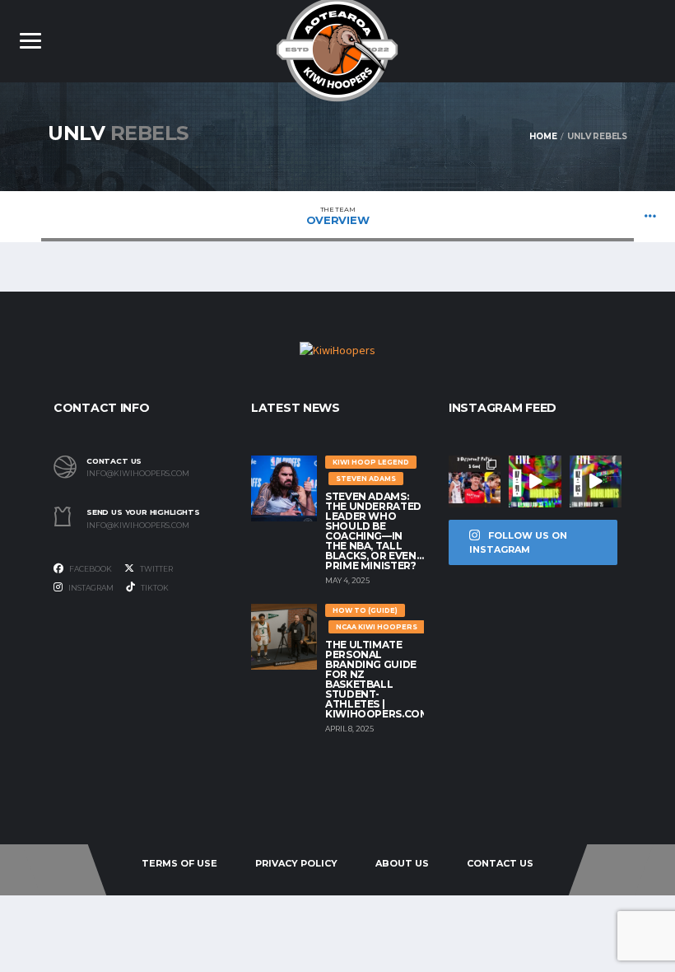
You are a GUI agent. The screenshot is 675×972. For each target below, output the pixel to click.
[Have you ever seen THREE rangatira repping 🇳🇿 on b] (474, 481)
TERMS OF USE (179, 863)
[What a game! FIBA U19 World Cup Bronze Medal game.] (535, 481)
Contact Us (500, 863)
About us (402, 863)
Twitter (155, 568)
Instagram (90, 587)
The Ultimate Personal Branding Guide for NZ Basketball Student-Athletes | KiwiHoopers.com (377, 679)
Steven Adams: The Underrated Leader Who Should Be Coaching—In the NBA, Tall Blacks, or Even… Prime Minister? (374, 531)
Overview (338, 216)
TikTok (154, 587)
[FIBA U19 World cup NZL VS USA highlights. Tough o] (595, 481)
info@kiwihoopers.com (137, 474)
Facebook (90, 568)
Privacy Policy (296, 863)
